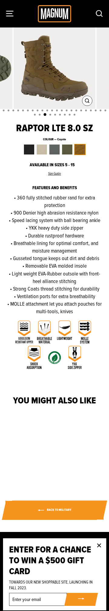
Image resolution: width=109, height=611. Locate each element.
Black (29, 149)
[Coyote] (37, 465)
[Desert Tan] (17, 465)
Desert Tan (42, 149)
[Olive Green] (30, 465)
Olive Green (67, 149)
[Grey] (23, 465)
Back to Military (58, 510)
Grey (54, 149)
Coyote (80, 149)
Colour (54, 139)
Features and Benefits (54, 187)
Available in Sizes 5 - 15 (52, 164)
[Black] (10, 465)
